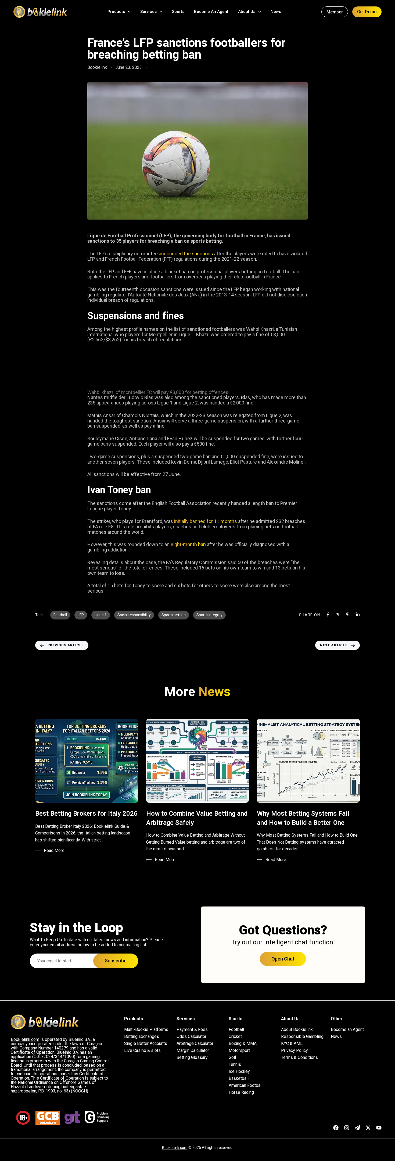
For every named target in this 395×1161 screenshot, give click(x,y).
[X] (338, 614)
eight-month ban (188, 544)
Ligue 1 (101, 615)
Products (116, 11)
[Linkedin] (358, 614)
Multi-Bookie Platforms (146, 1029)
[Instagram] (346, 1127)
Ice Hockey (239, 1071)
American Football (246, 1085)
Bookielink (97, 67)
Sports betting (173, 615)
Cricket (235, 1036)
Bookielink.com (175, 1147)
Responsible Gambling (302, 1036)
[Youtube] (379, 1127)
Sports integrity (209, 615)
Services (148, 11)
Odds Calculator (191, 1036)
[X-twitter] (368, 1127)
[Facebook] (328, 614)
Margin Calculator (193, 1050)
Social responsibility (134, 615)
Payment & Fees (192, 1029)
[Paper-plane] (357, 1127)
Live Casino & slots (142, 1050)
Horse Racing (241, 1092)
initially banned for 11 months (205, 521)
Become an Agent (347, 1029)
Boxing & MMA (243, 1043)
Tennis (235, 1064)
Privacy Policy (294, 1050)
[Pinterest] (348, 614)
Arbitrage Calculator (195, 1043)
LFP (81, 615)
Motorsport (239, 1050)
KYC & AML (292, 1043)
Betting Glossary (192, 1057)
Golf (232, 1057)
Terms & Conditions (299, 1057)
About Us (246, 11)
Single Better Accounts (145, 1043)
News (276, 11)
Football (60, 615)
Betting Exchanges (141, 1036)
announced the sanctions (186, 253)
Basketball (239, 1078)
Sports (178, 11)
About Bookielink (297, 1029)
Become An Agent (211, 11)
